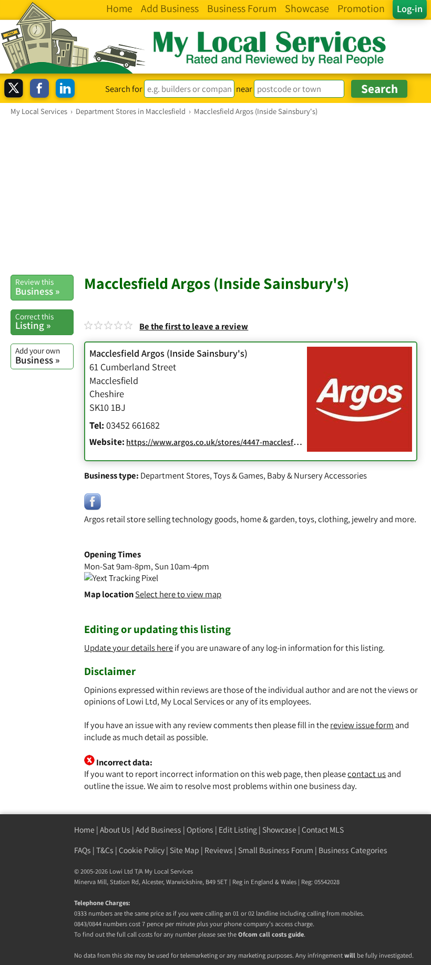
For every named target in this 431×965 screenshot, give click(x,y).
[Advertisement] (215, 194)
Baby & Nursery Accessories (317, 475)
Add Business (158, 830)
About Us (115, 830)
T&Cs (105, 850)
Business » (37, 286)
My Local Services (169, 871)
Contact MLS (323, 830)
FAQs (82, 850)
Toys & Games (238, 475)
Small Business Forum (275, 850)
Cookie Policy (142, 850)
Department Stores (175, 475)
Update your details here (128, 647)
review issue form (362, 725)
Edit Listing (238, 830)
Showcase (279, 830)
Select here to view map (178, 594)
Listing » (34, 321)
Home (84, 830)
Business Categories (353, 850)
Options (200, 830)
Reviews (218, 850)
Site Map (184, 850)
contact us (366, 774)
